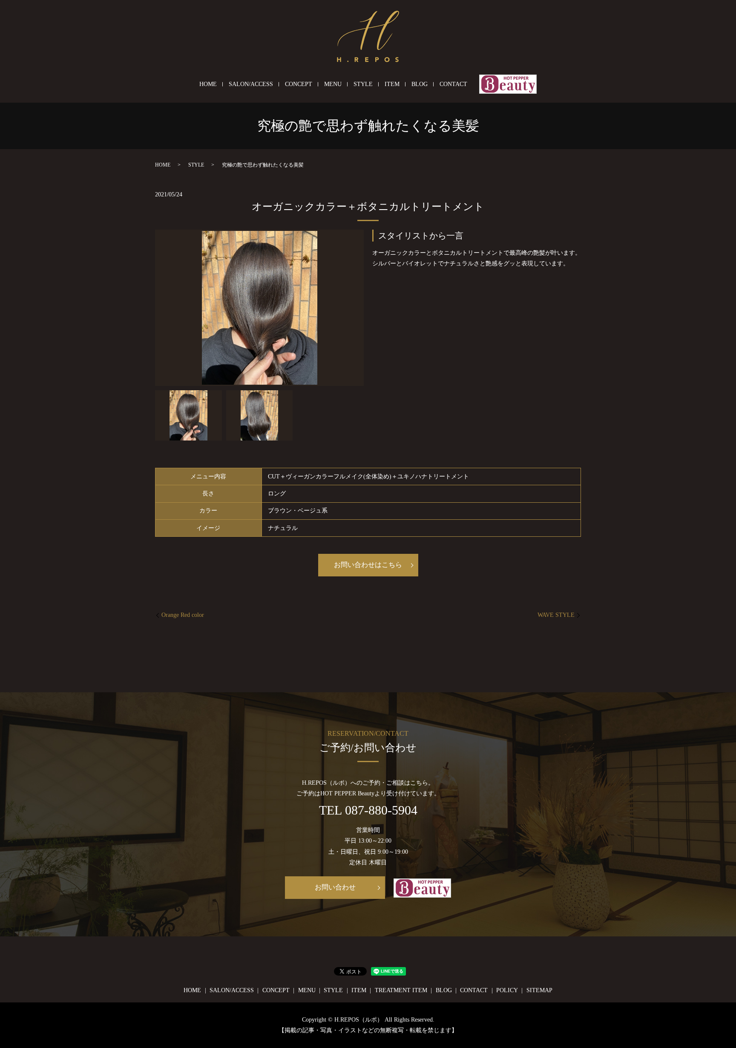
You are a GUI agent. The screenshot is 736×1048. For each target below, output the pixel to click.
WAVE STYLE (556, 615)
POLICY (507, 990)
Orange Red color (182, 615)
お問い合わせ (335, 887)
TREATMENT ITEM (401, 990)
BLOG (419, 84)
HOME (208, 84)
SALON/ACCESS (251, 84)
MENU (333, 84)
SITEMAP (539, 990)
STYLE (363, 84)
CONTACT (453, 84)
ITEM (392, 84)
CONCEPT (298, 84)
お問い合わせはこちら (368, 564)
